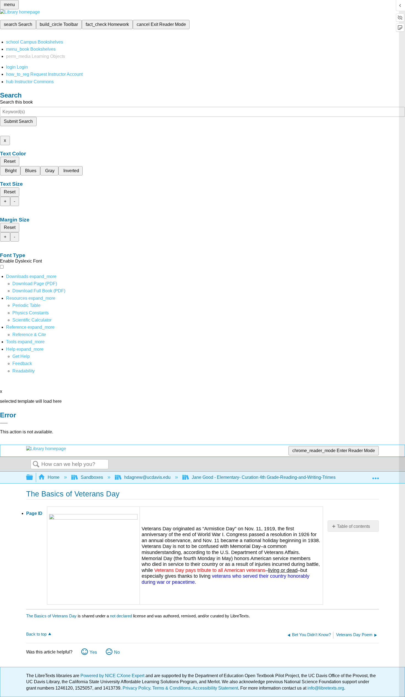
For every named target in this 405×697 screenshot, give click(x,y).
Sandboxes (92, 477)
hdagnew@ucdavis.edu (147, 477)
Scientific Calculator (32, 320)
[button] (22, 363)
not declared (121, 616)
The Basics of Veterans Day (51, 616)
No (117, 652)
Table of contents (353, 526)
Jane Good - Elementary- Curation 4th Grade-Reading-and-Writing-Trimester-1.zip (271, 477)
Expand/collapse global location (375, 476)
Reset (9, 161)
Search (36, 464)
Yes (93, 652)
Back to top (36, 634)
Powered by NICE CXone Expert (112, 675)
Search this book (16, 102)
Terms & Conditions (171, 688)
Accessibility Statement (215, 688)
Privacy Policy (136, 688)
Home (54, 477)
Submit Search (18, 121)
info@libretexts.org (325, 688)
